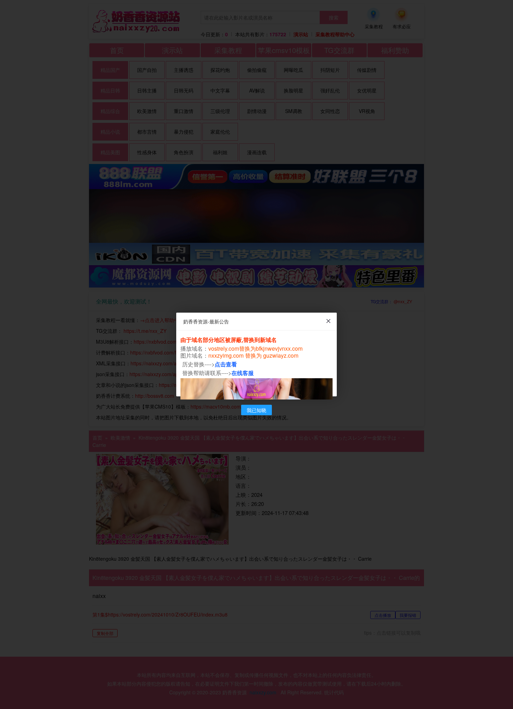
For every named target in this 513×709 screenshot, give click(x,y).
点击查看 (226, 364)
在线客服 (242, 373)
